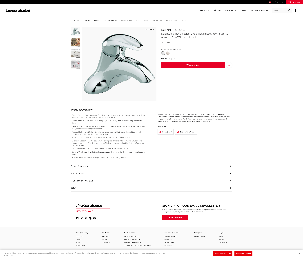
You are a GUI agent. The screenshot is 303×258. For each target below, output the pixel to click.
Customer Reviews (82, 180)
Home (73, 20)
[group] (119, 64)
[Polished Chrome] (163, 53)
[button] (150, 29)
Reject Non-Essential (222, 253)
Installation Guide (187, 132)
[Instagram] (86, 218)
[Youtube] (94, 218)
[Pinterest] (90, 218)
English (278, 2)
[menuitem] (205, 10)
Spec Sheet (167, 132)
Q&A (73, 187)
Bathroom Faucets (91, 20)
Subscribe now (175, 217)
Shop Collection (180, 30)
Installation (78, 173)
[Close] (299, 253)
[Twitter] (81, 218)
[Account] (295, 10)
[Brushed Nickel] (168, 53)
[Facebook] (77, 218)
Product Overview (82, 109)
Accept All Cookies (243, 253)
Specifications (79, 166)
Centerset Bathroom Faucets (110, 20)
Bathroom (80, 20)
